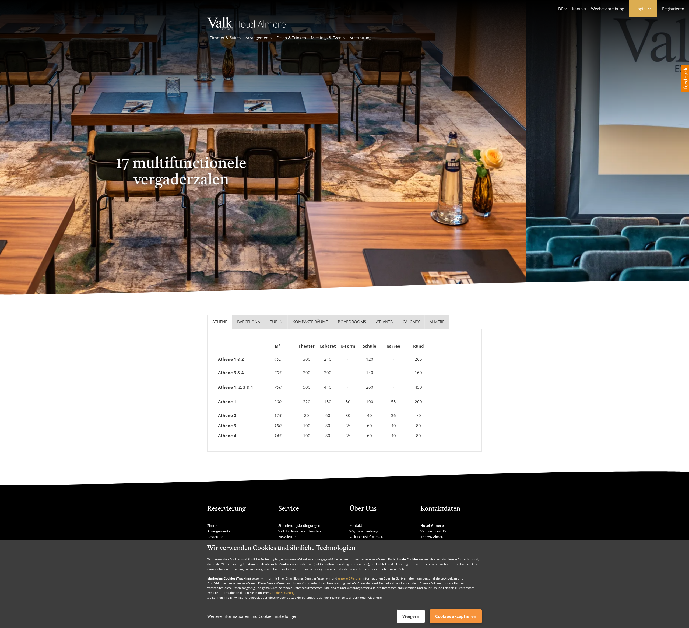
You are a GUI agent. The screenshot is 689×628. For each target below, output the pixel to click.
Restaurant (216, 536)
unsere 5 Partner (350, 578)
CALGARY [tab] (411, 321)
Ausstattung (360, 37)
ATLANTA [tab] (384, 321)
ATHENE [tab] (219, 321)
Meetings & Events (328, 37)
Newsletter (287, 536)
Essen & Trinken (291, 37)
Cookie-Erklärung (282, 593)
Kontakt (579, 8)
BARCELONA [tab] (248, 321)
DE (560, 8)
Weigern (410, 616)
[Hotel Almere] (246, 28)
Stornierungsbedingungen (299, 525)
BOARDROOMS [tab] (352, 321)
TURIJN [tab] (276, 321)
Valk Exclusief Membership (299, 531)
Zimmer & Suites (225, 37)
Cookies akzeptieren (455, 616)
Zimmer (213, 525)
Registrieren (673, 8)
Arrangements (258, 37)
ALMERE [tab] (437, 321)
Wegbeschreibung (607, 8)
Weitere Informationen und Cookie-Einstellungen (252, 616)
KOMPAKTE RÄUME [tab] (310, 321)
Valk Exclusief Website (366, 536)
